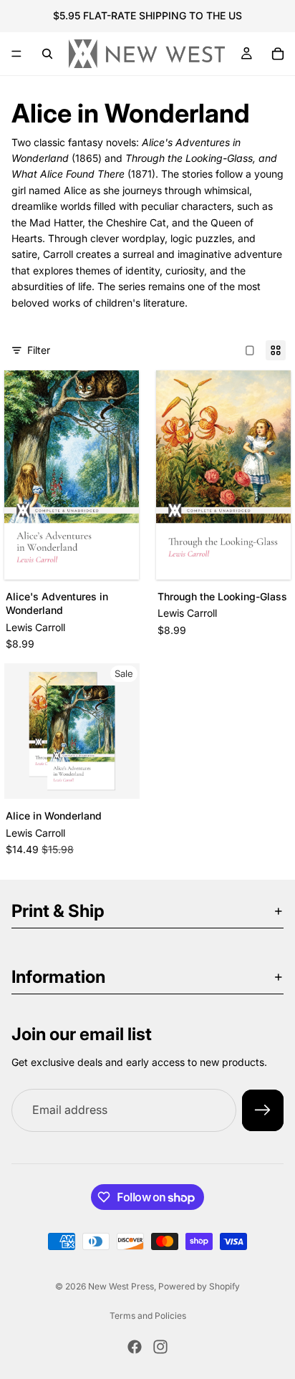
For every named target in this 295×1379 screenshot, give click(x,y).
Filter (38, 350)
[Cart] (278, 53)
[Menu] (16, 53)
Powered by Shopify (199, 1286)
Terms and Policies (148, 1315)
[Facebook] (134, 1346)
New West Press (121, 1286)
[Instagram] (160, 1346)
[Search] (47, 53)
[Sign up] (263, 1110)
